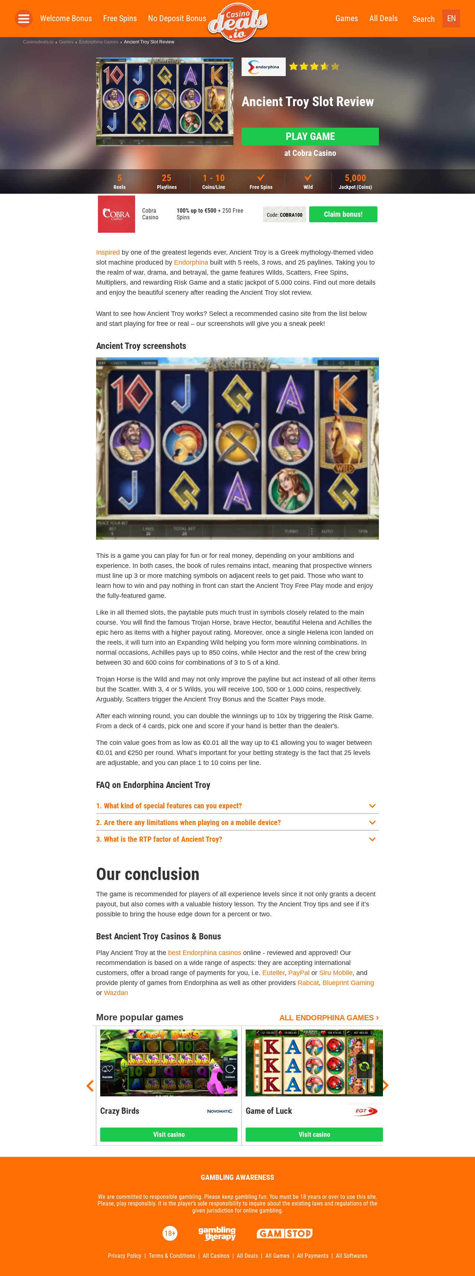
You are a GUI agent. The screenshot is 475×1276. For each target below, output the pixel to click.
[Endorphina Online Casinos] (264, 67)
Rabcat (308, 983)
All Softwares (351, 1256)
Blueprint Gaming (348, 983)
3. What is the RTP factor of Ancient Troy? (159, 839)
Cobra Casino (150, 214)
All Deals (383, 18)
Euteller (273, 972)
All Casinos (216, 1256)
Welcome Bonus (66, 18)
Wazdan (116, 993)
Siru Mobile (336, 972)
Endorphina (191, 262)
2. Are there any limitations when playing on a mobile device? (188, 822)
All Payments (312, 1256)
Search (424, 19)
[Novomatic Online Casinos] (220, 1111)
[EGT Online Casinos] (365, 1111)
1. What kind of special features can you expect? (169, 805)
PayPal (298, 972)
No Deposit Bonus (177, 18)
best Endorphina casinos (204, 952)
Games (346, 18)
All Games (277, 1256)
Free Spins (120, 18)
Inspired (108, 252)
